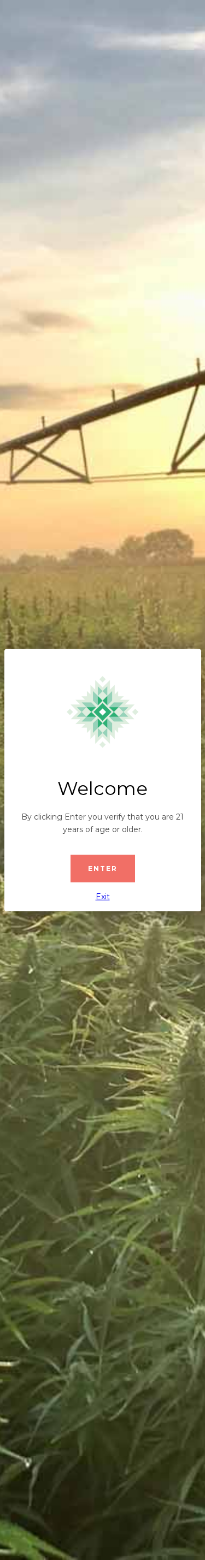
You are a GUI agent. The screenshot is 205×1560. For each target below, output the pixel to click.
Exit (103, 896)
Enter (103, 868)
